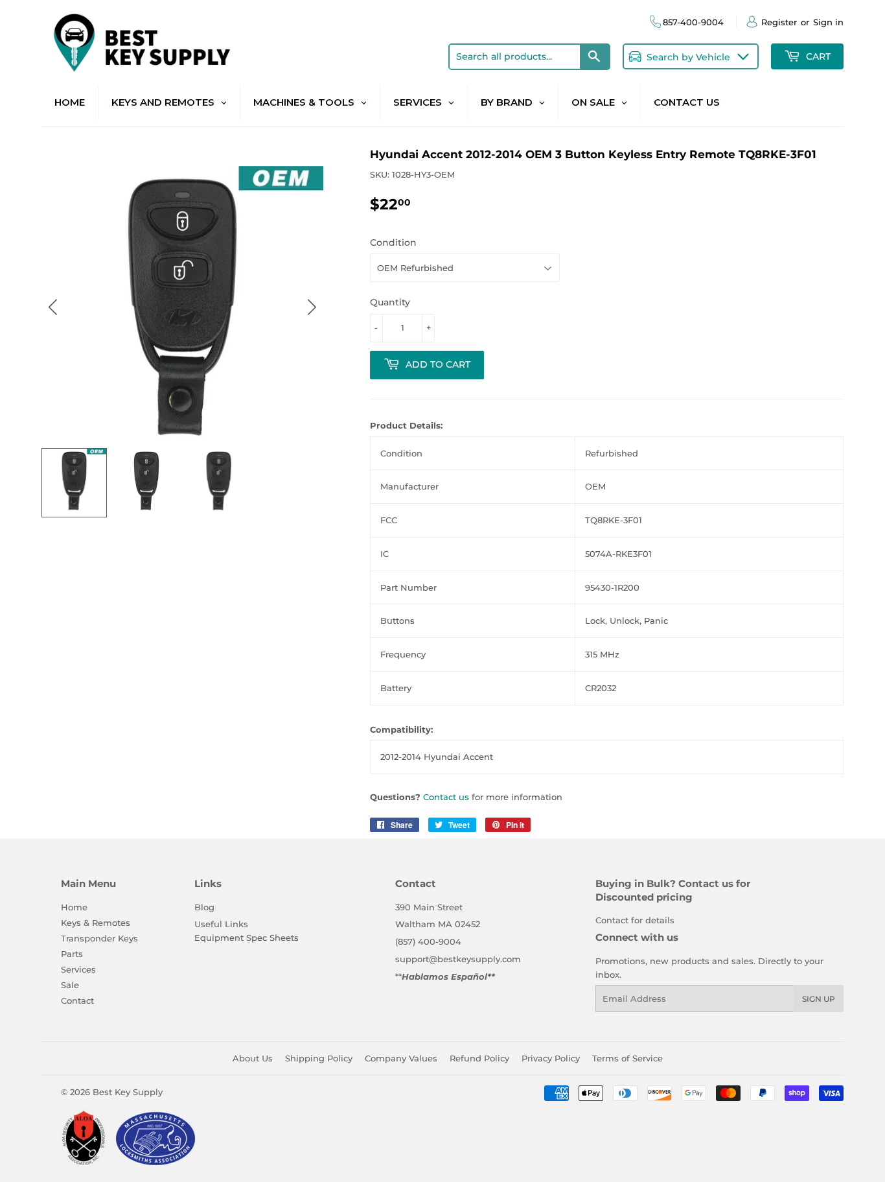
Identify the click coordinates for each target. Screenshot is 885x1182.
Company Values (401, 1058)
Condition (393, 242)
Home (74, 907)
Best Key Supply (128, 1092)
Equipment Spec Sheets (246, 937)
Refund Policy (479, 1058)
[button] (312, 307)
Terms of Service (627, 1058)
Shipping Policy (318, 1058)
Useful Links (221, 924)
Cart (817, 56)
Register (779, 22)
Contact (77, 1000)
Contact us (446, 797)
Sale (70, 985)
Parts (72, 954)
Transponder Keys (99, 938)
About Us (253, 1058)
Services (78, 969)
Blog (204, 907)
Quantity (390, 302)
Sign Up (818, 999)
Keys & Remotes (95, 922)
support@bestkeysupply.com (458, 959)
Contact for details (634, 920)
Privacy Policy (551, 1058)
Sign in (828, 22)
